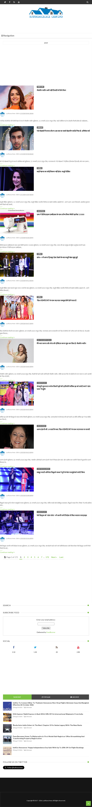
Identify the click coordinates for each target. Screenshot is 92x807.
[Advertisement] (46, 24)
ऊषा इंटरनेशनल (40, 211)
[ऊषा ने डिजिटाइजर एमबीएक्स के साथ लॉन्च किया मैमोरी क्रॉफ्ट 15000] (17, 222)
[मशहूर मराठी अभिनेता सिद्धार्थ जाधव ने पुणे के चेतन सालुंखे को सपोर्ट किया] (17, 480)
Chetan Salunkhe (43, 469)
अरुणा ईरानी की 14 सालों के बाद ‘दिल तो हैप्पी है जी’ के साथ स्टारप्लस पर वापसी (63, 429)
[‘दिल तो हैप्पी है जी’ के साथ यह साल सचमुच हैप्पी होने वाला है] (17, 308)
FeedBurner (50, 632)
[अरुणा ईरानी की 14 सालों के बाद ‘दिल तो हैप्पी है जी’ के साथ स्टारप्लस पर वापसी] (17, 437)
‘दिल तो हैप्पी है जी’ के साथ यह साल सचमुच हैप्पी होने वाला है (56, 300)
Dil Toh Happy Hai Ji (44, 340)
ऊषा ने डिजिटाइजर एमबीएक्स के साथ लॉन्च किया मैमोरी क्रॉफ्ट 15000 (60, 214)
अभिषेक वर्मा (39, 127)
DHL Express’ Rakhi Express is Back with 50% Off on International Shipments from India (48, 714)
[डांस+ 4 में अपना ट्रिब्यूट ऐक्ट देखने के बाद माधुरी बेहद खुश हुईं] (17, 265)
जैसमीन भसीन (40, 87)
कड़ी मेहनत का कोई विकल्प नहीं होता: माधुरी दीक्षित (53, 171)
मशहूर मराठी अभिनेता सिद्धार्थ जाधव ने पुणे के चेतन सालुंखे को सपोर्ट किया (61, 472)
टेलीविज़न (39, 168)
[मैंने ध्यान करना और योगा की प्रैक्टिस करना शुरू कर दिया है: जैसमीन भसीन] (17, 351)
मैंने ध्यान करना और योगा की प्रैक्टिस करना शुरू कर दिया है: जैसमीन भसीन (61, 343)
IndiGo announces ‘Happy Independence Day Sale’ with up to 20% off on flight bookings (48, 748)
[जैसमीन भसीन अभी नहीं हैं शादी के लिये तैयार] (17, 97)
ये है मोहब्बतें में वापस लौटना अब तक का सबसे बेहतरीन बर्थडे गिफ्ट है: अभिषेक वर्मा (63, 131)
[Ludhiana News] (46, 12)
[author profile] (2, 116)
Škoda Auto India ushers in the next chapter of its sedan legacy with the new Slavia (47, 725)
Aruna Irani (41, 426)
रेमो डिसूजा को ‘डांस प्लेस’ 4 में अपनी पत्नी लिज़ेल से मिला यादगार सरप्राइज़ (62, 515)
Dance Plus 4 (41, 383)
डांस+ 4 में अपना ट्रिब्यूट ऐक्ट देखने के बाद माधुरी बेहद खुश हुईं (57, 257)
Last (61, 557)
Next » (54, 557)
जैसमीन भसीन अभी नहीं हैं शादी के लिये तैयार (51, 90)
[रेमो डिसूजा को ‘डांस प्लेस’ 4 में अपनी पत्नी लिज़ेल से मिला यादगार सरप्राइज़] (17, 523)
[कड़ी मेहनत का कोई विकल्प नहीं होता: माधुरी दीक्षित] (17, 179)
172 (47, 557)
